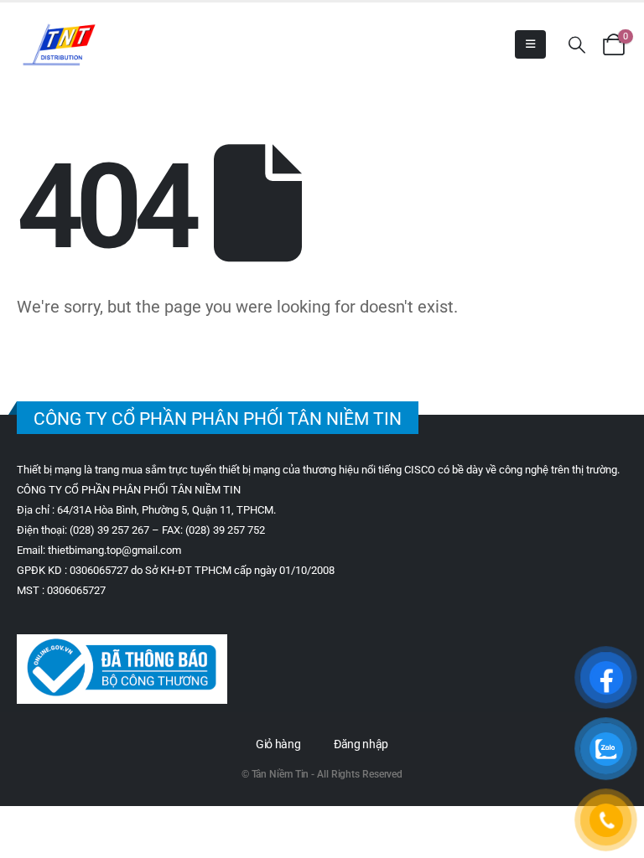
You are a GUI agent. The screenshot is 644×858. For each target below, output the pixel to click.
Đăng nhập (361, 744)
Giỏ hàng (278, 744)
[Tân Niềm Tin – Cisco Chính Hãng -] (59, 44)
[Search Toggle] (577, 44)
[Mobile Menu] (530, 44)
